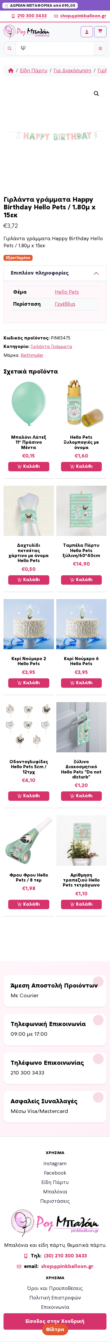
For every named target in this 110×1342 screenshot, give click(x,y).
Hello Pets (67, 292)
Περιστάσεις (55, 1201)
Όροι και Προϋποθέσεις (55, 1288)
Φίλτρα (55, 1329)
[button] (96, 93)
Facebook (55, 1173)
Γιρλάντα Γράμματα (51, 346)
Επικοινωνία (55, 1307)
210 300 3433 (32, 16)
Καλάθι (31, 466)
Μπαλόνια (55, 1192)
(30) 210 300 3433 (65, 1256)
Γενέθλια (65, 304)
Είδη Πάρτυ (33, 70)
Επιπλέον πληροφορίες (40, 273)
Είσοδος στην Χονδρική (55, 1321)
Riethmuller (32, 355)
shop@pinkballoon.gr (83, 16)
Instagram (55, 1163)
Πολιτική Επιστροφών (55, 1298)
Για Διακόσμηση (72, 70)
